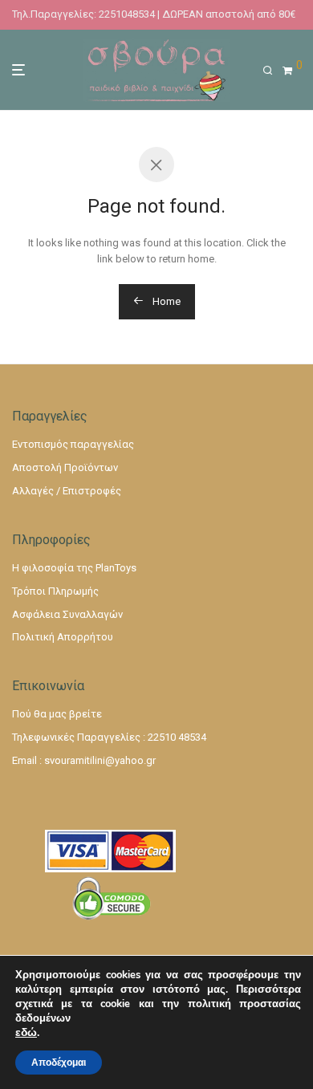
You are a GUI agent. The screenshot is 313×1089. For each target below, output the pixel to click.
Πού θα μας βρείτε (57, 714)
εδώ (26, 1033)
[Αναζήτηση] (272, 70)
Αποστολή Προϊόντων (65, 467)
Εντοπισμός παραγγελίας (73, 444)
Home (165, 301)
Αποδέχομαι (58, 1062)
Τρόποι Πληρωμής (55, 591)
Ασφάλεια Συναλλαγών (67, 614)
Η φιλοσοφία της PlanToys (74, 568)
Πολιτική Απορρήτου (62, 637)
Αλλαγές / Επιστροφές (66, 491)
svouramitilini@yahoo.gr (100, 760)
